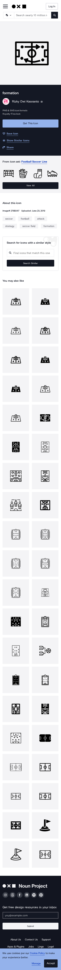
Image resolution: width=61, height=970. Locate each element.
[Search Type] (8, 15)
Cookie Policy (37, 953)
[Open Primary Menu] (5, 6)
